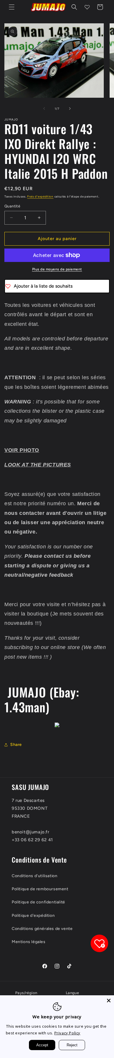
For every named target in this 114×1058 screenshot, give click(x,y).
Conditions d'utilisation (34, 875)
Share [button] (16, 744)
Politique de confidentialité (38, 902)
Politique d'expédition (33, 915)
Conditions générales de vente (42, 928)
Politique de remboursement (40, 888)
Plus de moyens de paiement (57, 269)
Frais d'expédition (40, 196)
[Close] (109, 1000)
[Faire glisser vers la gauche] (44, 108)
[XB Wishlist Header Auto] (87, 7)
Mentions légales (29, 941)
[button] (11, 7)
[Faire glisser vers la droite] (69, 108)
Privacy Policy (67, 1033)
